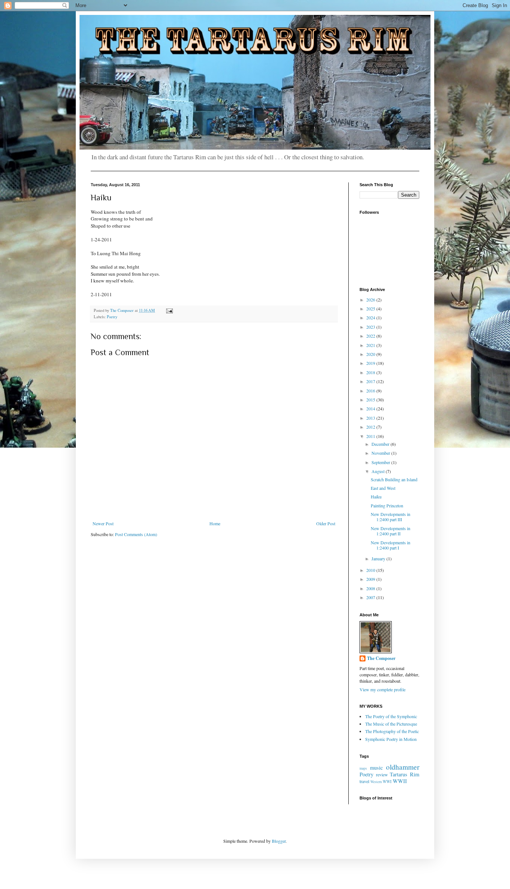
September (381, 462)
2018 (371, 372)
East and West (383, 488)
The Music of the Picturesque (391, 724)
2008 (371, 588)
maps (363, 768)
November (381, 453)
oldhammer (402, 766)
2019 (371, 363)
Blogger (279, 841)
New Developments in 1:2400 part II (390, 530)
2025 (371, 309)
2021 (371, 345)
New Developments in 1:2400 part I (390, 545)
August (378, 471)
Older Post (325, 523)
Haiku (376, 497)
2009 (371, 579)
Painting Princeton (387, 505)
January (378, 558)
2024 (371, 317)
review (382, 774)
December (381, 444)
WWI (387, 781)
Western (376, 781)
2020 (371, 354)
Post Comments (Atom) (136, 534)
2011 (371, 436)
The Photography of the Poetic (392, 731)
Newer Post (103, 523)
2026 (371, 300)
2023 (371, 327)
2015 (371, 400)
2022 (371, 336)
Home (214, 523)
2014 (371, 408)
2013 (371, 418)
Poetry (112, 316)
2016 (371, 391)
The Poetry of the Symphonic (391, 716)
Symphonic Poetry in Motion (391, 739)
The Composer (381, 658)
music (376, 767)
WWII (400, 781)
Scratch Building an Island (394, 479)
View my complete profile (382, 689)
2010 (371, 570)
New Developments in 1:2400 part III (390, 516)
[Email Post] (169, 310)
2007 (371, 597)
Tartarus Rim (404, 774)
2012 (371, 427)
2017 (371, 381)
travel (364, 781)
